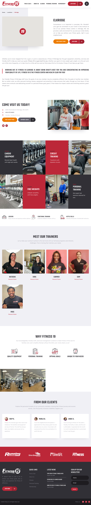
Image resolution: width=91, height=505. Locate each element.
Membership (32, 486)
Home (3, 12)
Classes (31, 480)
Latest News (51, 469)
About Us (31, 477)
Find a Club (32, 473)
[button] (28, 4)
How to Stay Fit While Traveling (56, 485)
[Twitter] (83, 502)
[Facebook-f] (86, 502)
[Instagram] (6, 125)
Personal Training (34, 483)
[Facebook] (3, 125)
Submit (74, 489)
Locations (9, 12)
